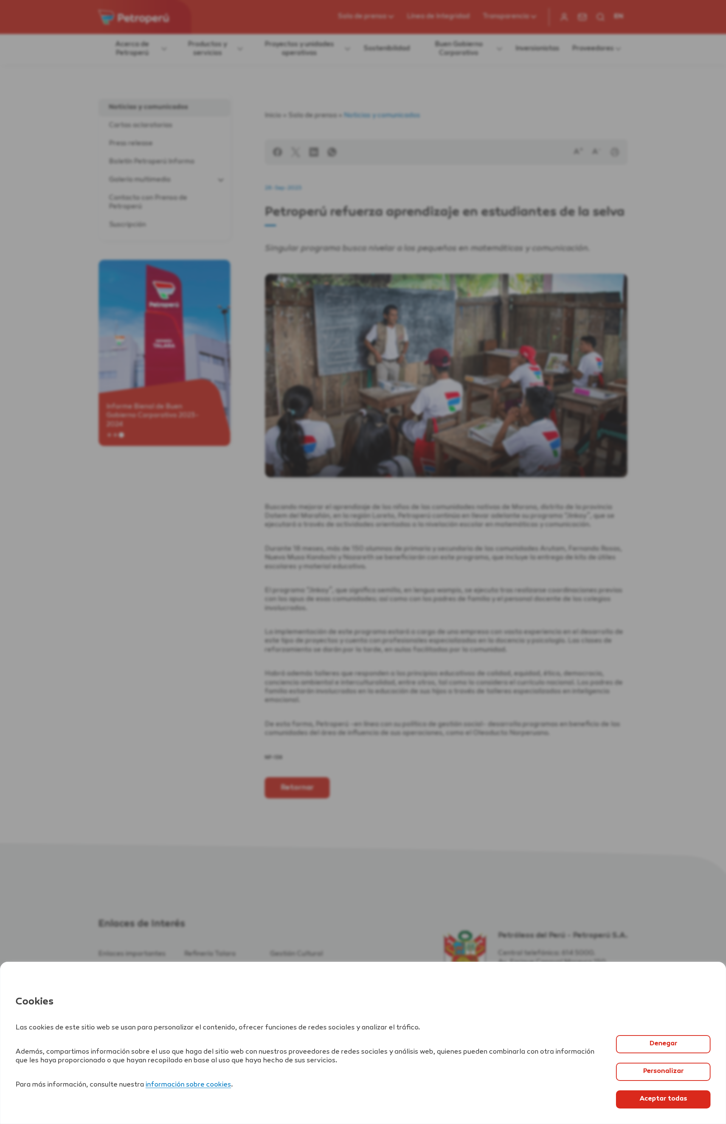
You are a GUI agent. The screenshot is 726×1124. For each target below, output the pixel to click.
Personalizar (663, 1071)
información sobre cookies (188, 1085)
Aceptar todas (663, 1099)
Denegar (663, 1044)
